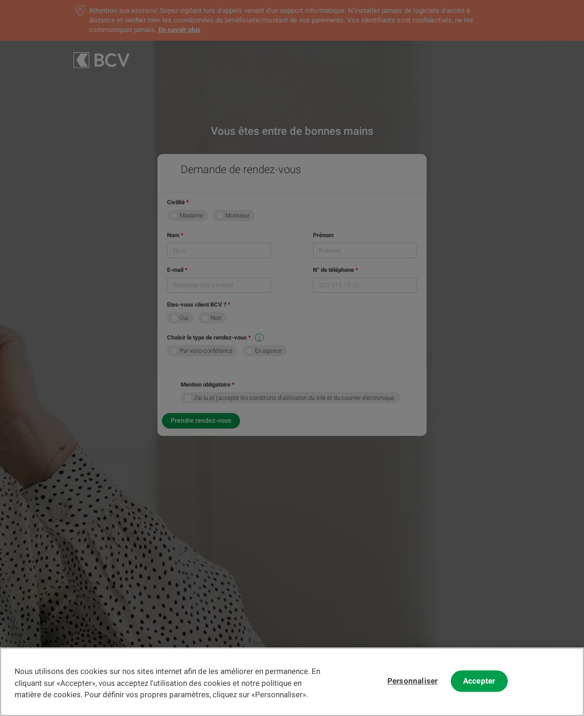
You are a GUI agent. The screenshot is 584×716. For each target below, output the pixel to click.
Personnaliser (412, 681)
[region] (292, 681)
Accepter (479, 681)
